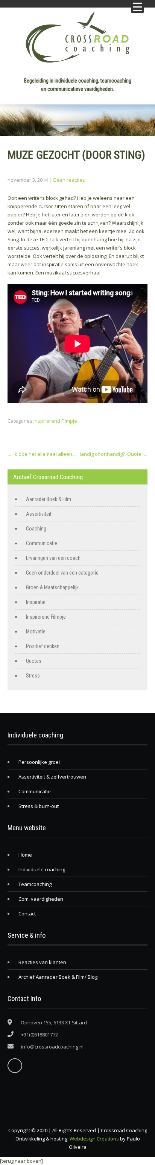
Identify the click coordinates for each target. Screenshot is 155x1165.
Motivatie (36, 631)
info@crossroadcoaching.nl (52, 1046)
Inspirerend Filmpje (55, 420)
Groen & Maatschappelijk (52, 587)
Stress (33, 676)
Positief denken (42, 646)
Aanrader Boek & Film (48, 499)
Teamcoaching (35, 884)
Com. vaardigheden (40, 898)
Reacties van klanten (42, 962)
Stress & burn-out (38, 806)
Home (25, 854)
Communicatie (41, 543)
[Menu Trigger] (137, 6)
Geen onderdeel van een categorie (62, 573)
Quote (137, 454)
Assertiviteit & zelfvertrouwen (52, 776)
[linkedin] (15, 1065)
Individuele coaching (41, 869)
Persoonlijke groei (39, 762)
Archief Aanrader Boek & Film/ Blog (57, 976)
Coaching (36, 529)
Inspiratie (36, 602)
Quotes (33, 661)
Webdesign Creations (94, 1138)
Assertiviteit (39, 514)
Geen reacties (69, 179)
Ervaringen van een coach (53, 558)
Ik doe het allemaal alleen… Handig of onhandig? (66, 454)
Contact (27, 913)
